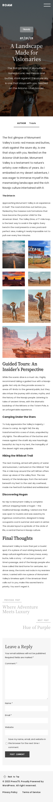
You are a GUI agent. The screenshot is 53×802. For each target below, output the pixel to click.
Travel (26, 29)
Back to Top (13, 776)
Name (9, 703)
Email (8, 715)
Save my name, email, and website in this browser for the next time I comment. (27, 743)
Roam (7, 5)
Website (9, 727)
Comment (11, 663)
